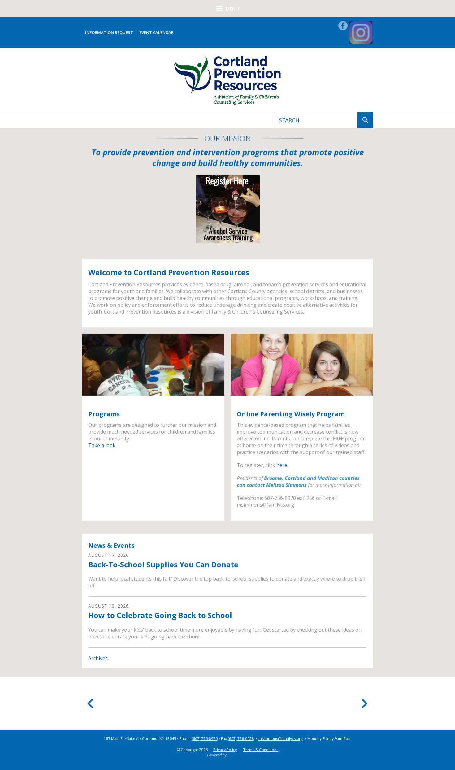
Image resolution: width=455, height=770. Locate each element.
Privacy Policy (225, 749)
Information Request (109, 32)
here (281, 465)
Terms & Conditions (260, 749)
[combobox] (316, 120)
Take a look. (102, 445)
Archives (98, 658)
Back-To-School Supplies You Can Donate (163, 564)
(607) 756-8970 (205, 738)
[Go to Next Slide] (364, 703)
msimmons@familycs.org (280, 738)
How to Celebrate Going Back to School (160, 615)
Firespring (238, 755)
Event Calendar (156, 32)
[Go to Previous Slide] (91, 703)
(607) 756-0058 (241, 738)
